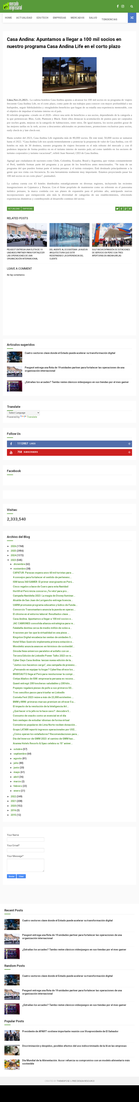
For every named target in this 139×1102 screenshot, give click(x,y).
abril (16, 777)
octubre (18, 749)
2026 (14, 546)
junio (17, 767)
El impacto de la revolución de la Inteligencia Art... (41, 706)
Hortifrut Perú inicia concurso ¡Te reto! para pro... (41, 591)
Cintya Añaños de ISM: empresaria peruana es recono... (44, 678)
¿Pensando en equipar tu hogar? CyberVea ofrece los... (44, 669)
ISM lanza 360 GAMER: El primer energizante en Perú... (43, 581)
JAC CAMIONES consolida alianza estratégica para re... (44, 623)
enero (17, 790)
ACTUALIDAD (14, 209)
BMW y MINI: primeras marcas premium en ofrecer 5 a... (44, 701)
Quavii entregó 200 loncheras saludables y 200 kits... (42, 683)
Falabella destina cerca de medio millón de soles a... (42, 628)
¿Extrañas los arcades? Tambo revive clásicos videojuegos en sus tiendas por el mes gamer (77, 382)
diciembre (20, 564)
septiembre (20, 753)
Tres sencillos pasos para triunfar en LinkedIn (39, 692)
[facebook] (117, 6)
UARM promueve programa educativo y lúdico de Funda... (45, 605)
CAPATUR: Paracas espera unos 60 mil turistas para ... (43, 572)
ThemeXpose (63, 1081)
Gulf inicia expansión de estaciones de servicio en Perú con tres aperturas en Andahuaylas (111, 252)
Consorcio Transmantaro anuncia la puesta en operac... (44, 609)
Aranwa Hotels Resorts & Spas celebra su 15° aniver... (43, 743)
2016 (14, 810)
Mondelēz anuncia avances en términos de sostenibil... (44, 646)
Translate (32, 417)
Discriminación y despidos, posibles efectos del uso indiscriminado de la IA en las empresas (74, 1046)
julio (16, 763)
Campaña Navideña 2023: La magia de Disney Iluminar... (44, 595)
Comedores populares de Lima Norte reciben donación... (45, 724)
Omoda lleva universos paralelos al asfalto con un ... (42, 651)
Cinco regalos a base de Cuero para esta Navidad (40, 586)
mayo (17, 772)
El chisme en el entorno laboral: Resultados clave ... (42, 614)
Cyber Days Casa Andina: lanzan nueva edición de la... (43, 660)
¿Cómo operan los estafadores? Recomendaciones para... (46, 734)
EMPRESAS (28, 209)
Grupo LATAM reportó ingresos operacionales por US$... (44, 729)
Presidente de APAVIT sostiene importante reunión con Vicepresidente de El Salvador (70, 1031)
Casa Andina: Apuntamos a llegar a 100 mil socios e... (43, 618)
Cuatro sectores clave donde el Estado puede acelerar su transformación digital (70, 353)
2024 (14, 555)
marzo (18, 781)
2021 (14, 801)
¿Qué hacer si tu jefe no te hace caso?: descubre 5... (42, 711)
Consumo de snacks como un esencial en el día (39, 715)
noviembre (20, 568)
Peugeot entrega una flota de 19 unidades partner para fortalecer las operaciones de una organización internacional (26, 254)
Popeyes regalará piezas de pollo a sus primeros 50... (43, 688)
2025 (14, 550)
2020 (14, 805)
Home (8, 17)
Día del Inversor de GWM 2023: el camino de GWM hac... (44, 738)
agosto (18, 758)
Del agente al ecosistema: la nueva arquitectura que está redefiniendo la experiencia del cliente (68, 254)
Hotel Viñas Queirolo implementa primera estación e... (43, 641)
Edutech (42, 17)
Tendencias (109, 19)
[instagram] (123, 6)
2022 (14, 796)
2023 (14, 560)
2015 (14, 815)
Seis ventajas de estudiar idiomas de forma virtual (41, 720)
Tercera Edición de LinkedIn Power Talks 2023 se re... (43, 655)
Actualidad (24, 17)
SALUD (93, 17)
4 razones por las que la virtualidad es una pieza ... (41, 632)
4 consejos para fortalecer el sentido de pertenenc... (42, 577)
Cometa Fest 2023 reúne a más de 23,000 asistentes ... (43, 697)
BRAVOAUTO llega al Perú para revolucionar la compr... (44, 674)
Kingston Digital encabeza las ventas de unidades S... (43, 637)
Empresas (59, 17)
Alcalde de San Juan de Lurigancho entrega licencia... (43, 600)
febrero (18, 786)
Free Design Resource (83, 1081)
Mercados (78, 17)
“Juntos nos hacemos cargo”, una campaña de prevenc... (45, 665)
